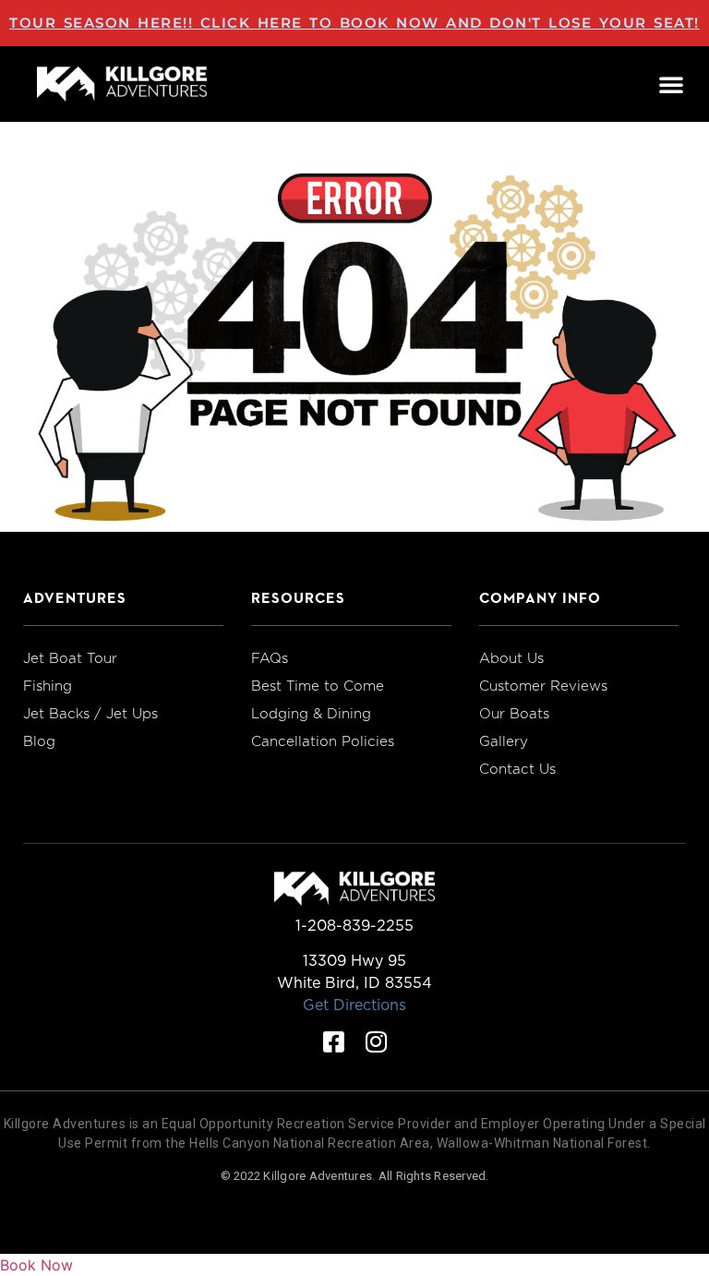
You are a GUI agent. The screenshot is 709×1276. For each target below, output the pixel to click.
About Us (511, 658)
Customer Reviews (543, 686)
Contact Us (517, 769)
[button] (671, 84)
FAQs (269, 658)
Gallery (503, 741)
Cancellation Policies (322, 741)
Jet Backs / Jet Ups (90, 713)
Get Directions (354, 1005)
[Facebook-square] (333, 1041)
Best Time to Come (317, 686)
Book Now (36, 1265)
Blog (39, 741)
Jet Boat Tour (70, 658)
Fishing (47, 686)
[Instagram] (376, 1041)
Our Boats (514, 713)
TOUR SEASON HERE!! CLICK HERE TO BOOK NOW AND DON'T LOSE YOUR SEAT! (354, 22)
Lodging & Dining (311, 713)
